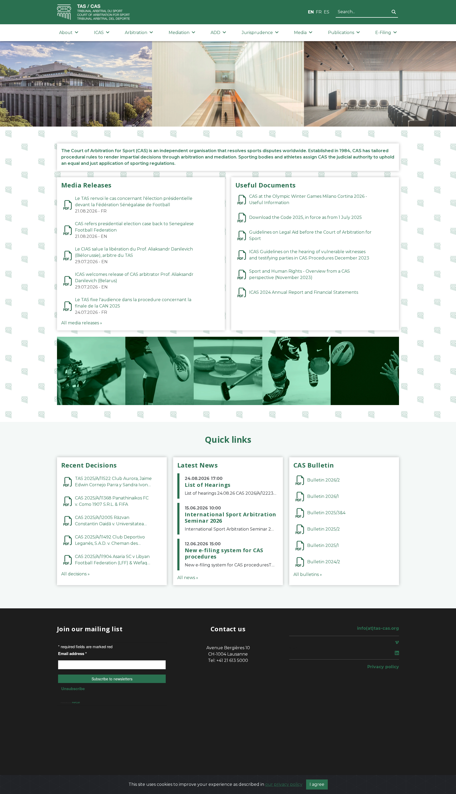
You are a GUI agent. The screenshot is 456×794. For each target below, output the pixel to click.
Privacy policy (383, 666)
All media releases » (81, 322)
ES (326, 12)
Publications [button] (341, 32)
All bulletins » (307, 574)
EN (311, 12)
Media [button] (300, 32)
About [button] (66, 32)
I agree (317, 784)
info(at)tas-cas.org (378, 628)
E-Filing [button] (383, 32)
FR (319, 12)
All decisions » (75, 573)
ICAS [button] (99, 32)
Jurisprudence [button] (257, 32)
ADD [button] (215, 32)
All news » (187, 577)
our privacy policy (283, 784)
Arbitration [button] (136, 32)
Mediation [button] (179, 32)
